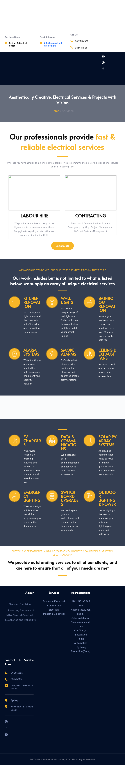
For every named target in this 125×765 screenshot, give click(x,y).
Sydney (14, 700)
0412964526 (17, 672)
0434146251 (17, 679)
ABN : (74, 601)
